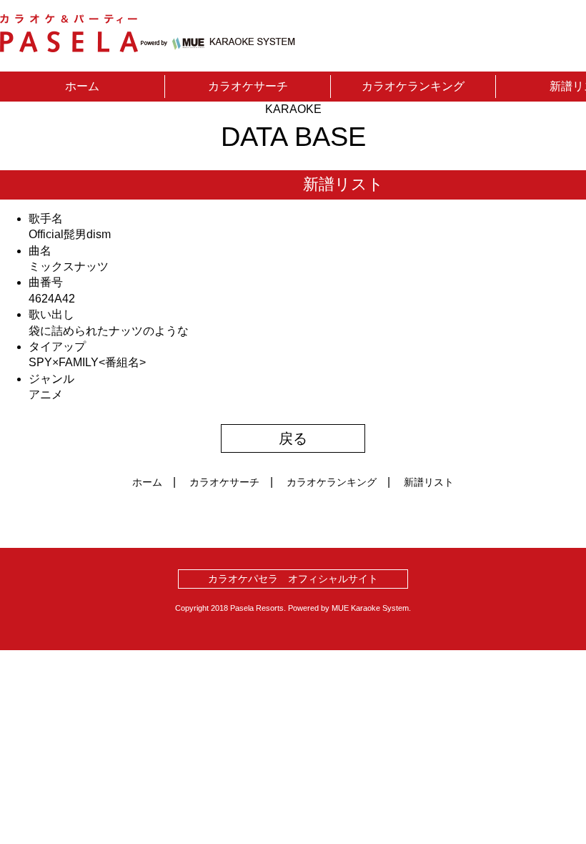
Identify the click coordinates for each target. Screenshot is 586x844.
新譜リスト (429, 482)
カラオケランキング (413, 86)
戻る (293, 438)
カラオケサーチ (248, 86)
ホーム (82, 86)
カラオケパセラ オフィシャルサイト (293, 578)
